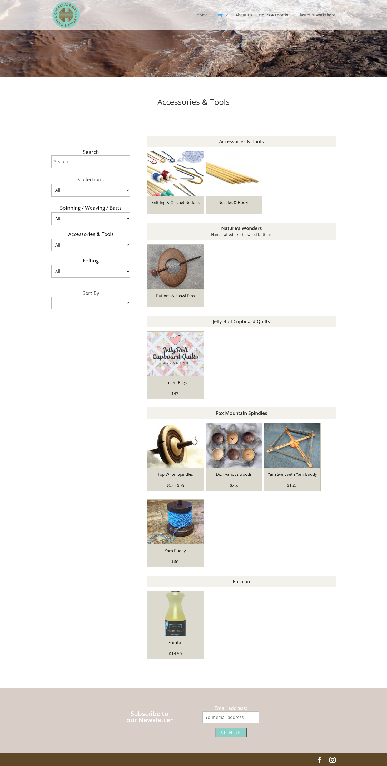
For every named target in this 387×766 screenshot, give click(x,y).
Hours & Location (275, 15)
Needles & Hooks (233, 202)
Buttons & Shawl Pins (175, 295)
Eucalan (175, 642)
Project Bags (175, 382)
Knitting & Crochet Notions (175, 202)
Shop (219, 15)
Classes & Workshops (316, 15)
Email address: (231, 708)
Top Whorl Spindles (175, 474)
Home (202, 15)
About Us (244, 15)
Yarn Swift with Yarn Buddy (292, 474)
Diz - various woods (234, 474)
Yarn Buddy (175, 550)
